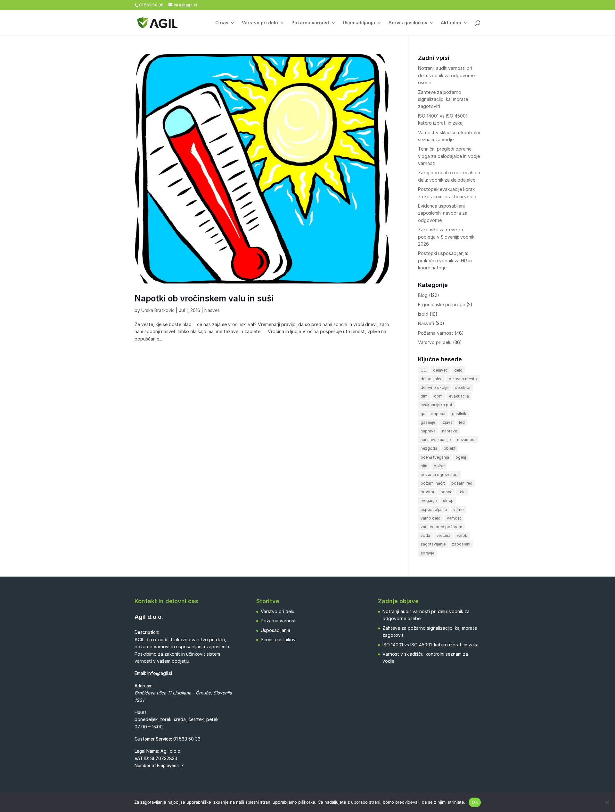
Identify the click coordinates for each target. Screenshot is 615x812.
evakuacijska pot (436, 404)
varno (458, 509)
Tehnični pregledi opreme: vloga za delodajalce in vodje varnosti (449, 156)
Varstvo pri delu (260, 23)
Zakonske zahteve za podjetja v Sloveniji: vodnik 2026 (446, 237)
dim (424, 396)
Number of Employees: (157, 765)
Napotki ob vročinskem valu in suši (204, 298)
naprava (428, 431)
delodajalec (431, 378)
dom (438, 396)
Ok (475, 802)
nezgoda (429, 448)
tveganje (429, 500)
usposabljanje (434, 509)
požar (439, 465)
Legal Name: (147, 751)
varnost (454, 518)
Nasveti (212, 310)
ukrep (448, 500)
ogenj (460, 457)
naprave (449, 431)
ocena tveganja (435, 457)
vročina (443, 535)
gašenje (428, 422)
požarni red (461, 483)
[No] (607, 802)
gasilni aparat (433, 413)
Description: (147, 632)
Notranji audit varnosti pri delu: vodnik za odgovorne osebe (446, 75)
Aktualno (451, 23)
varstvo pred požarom (441, 526)
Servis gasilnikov (408, 23)
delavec (440, 370)
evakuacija (459, 396)
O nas (221, 23)
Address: (143, 685)
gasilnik (459, 413)
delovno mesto (463, 378)
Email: (140, 673)
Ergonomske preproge (441, 304)
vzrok (462, 535)
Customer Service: (153, 739)
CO (424, 370)
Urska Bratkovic (158, 310)
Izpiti (423, 314)
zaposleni (461, 544)
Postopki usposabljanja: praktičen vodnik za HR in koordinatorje (445, 260)
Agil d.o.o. (149, 616)
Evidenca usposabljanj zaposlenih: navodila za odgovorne (442, 213)
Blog (423, 295)
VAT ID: (142, 758)
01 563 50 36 (187, 739)
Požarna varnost (310, 23)
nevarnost (466, 439)
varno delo (430, 518)
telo (462, 491)
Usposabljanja (359, 23)
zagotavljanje (433, 544)
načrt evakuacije (436, 439)
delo (458, 370)
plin (424, 465)
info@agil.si (159, 673)
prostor (427, 491)
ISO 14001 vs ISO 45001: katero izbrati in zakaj (431, 644)
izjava (447, 422)
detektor (463, 387)
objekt (449, 448)
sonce (446, 491)
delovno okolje (434, 387)
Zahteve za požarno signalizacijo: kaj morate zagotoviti (443, 99)
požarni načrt (433, 483)
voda (425, 535)
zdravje (427, 553)
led (462, 422)
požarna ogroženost (440, 474)
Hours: (141, 712)
